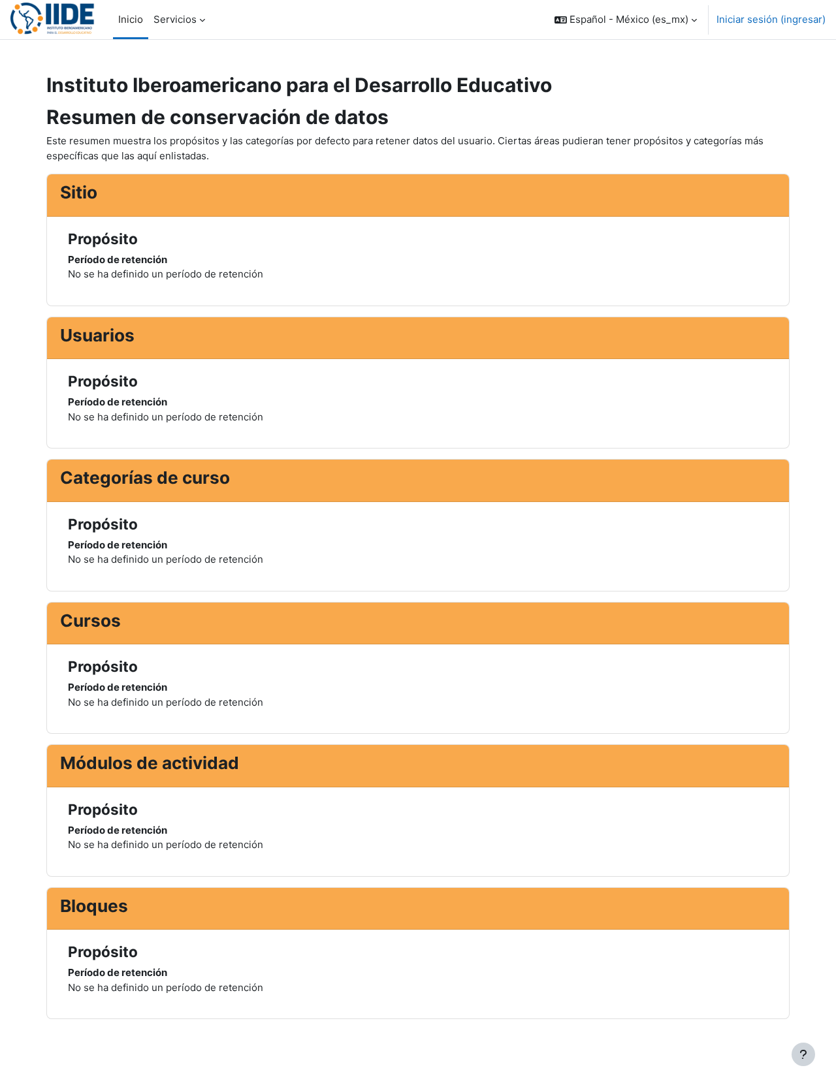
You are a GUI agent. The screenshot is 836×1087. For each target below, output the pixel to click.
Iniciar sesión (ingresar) (771, 19)
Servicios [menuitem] (175, 19)
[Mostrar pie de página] (803, 1054)
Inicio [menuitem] (130, 19)
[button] (625, 19)
